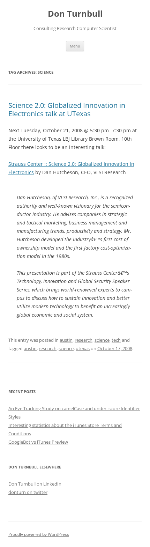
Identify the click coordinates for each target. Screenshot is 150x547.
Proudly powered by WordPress (38, 534)
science (102, 340)
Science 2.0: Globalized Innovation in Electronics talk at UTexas (66, 109)
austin (66, 340)
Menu (75, 46)
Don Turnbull (75, 13)
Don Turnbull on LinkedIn (34, 484)
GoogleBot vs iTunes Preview (38, 442)
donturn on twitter (27, 492)
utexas (83, 348)
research (83, 340)
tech (116, 340)
